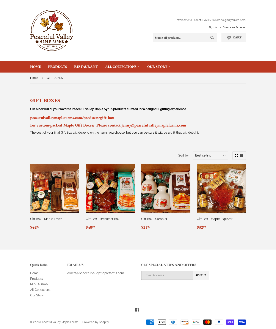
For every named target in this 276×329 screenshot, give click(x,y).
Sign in (213, 27)
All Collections (121, 66)
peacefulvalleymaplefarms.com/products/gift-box (72, 117)
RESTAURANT (86, 66)
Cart (237, 37)
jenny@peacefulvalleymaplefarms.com (154, 125)
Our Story (157, 66)
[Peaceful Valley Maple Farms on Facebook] (137, 310)
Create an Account (234, 27)
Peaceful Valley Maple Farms (59, 322)
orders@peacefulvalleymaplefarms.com (95, 273)
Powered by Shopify (95, 322)
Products (57, 66)
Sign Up (201, 275)
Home (35, 66)
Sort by (183, 155)
